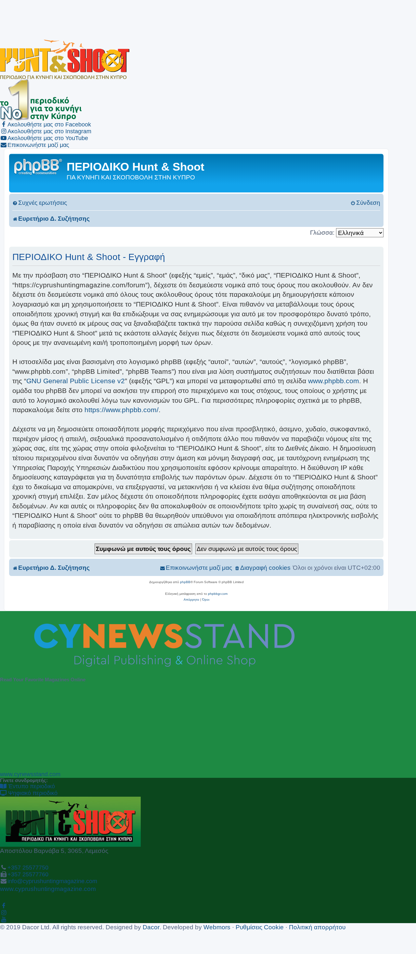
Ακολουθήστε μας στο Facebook (49, 124)
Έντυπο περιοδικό (30, 786)
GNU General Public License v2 (75, 381)
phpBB (185, 582)
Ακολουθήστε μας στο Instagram (49, 131)
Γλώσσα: (322, 232)
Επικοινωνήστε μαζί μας (38, 145)
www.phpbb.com (333, 381)
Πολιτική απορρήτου (317, 927)
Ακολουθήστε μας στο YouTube (47, 138)
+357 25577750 (27, 867)
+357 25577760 (27, 874)
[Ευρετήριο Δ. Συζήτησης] (39, 166)
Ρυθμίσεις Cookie (260, 927)
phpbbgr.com (218, 593)
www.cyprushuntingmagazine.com (48, 888)
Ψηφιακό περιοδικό (32, 793)
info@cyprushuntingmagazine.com (52, 881)
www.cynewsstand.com (30, 774)
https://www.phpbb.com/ (121, 409)
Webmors (216, 927)
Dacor (151, 927)
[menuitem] (39, 203)
